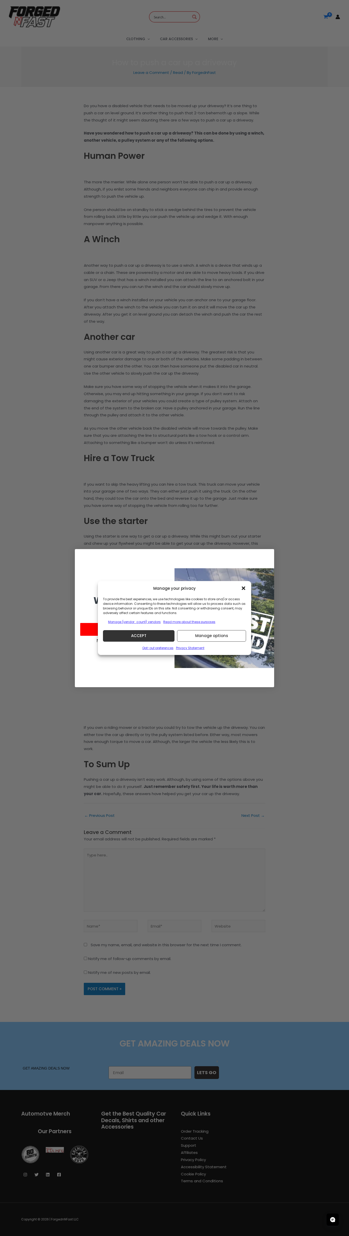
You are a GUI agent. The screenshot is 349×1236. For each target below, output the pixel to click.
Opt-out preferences (157, 648)
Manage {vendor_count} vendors (134, 622)
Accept (138, 635)
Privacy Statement (190, 648)
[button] (243, 588)
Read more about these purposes (189, 622)
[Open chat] (333, 1219)
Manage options (211, 635)
